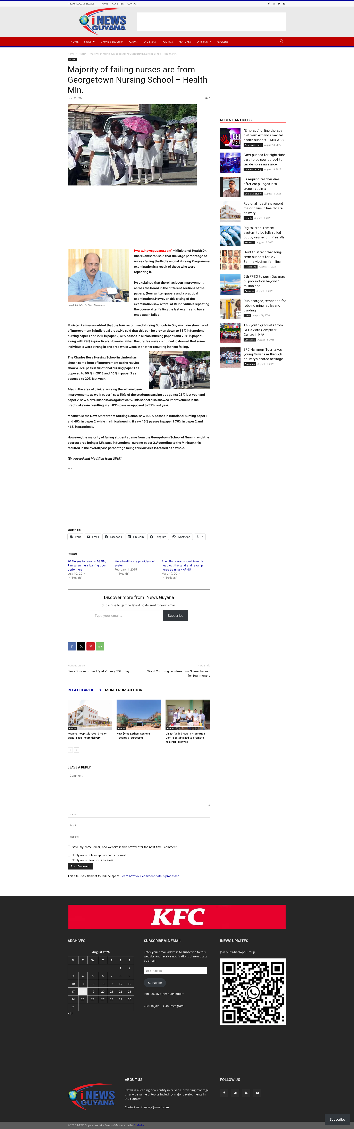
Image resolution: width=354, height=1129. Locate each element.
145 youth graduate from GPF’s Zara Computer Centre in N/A (263, 330)
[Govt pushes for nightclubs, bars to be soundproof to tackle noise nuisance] (230, 163)
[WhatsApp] (100, 646)
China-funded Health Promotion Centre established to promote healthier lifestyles (185, 737)
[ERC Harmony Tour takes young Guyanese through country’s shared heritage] (230, 357)
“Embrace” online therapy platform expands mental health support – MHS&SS (264, 135)
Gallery (222, 41)
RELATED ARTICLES (84, 690)
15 (120, 984)
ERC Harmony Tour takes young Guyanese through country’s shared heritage (263, 354)
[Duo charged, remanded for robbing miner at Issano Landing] (230, 309)
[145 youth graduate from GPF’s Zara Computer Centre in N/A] (230, 333)
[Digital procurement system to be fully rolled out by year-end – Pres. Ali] (230, 236)
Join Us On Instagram (169, 1006)
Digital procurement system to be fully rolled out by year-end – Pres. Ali (264, 232)
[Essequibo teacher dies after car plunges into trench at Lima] (230, 187)
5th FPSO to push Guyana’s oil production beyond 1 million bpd (264, 281)
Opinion (202, 41)
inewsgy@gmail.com (155, 1107)
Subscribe (175, 615)
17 (73, 991)
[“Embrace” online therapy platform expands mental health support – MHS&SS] (230, 138)
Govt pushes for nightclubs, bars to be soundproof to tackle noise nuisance (265, 159)
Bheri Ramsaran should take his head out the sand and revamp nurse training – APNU (182, 565)
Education (250, 339)
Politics (167, 41)
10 (73, 984)
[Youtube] (284, 3)
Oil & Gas (150, 41)
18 (82, 991)
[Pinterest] (90, 646)
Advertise (118, 3)
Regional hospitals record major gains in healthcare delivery (263, 208)
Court (133, 41)
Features (185, 41)
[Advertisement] (211, 21)
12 (92, 984)
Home (104, 3)
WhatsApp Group (243, 952)
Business (249, 242)
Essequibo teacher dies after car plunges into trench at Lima (262, 184)
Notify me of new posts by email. (93, 860)
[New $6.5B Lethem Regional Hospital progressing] (139, 715)
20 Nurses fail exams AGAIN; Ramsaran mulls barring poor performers (87, 565)
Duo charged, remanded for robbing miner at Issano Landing (265, 305)
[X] (81, 646)
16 (129, 984)
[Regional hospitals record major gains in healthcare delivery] (90, 715)
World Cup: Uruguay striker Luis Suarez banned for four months (178, 673)
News (88, 41)
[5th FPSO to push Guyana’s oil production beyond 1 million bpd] (230, 284)
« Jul (70, 1013)
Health (82, 53)
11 (82, 984)
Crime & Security (112, 41)
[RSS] (279, 3)
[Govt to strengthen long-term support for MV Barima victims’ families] (230, 260)
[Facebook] (269, 3)
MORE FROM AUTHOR (123, 690)
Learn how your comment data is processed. (150, 876)
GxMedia (139, 1125)
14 (111, 984)
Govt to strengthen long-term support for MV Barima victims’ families (263, 257)
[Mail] (274, 3)
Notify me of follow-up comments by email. (99, 855)
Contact (132, 3)
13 (102, 984)
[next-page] (76, 750)
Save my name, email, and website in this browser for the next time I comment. (124, 847)
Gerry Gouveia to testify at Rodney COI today (98, 671)
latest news (250, 266)
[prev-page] (70, 750)
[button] (281, 42)
